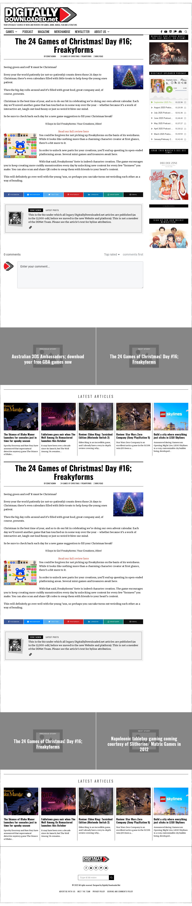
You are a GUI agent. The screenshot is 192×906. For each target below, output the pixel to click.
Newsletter (82, 31)
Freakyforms (86, 56)
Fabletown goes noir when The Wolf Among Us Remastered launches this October (58, 437)
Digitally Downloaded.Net (111, 885)
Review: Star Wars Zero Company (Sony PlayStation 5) (133, 435)
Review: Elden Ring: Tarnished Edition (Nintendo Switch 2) (95, 435)
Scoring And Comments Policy (120, 891)
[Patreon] (175, 31)
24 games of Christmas (70, 56)
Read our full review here (73, 131)
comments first (133, 254)
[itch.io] (170, 31)
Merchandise (62, 31)
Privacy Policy (99, 891)
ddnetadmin (51, 56)
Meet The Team (84, 891)
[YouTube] (166, 31)
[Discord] (180, 31)
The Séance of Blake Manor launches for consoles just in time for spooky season (20, 437)
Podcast (27, 31)
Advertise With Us (67, 891)
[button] (111, 877)
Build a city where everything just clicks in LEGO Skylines (170, 435)
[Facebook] (161, 31)
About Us (100, 31)
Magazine (44, 31)
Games (10, 31)
